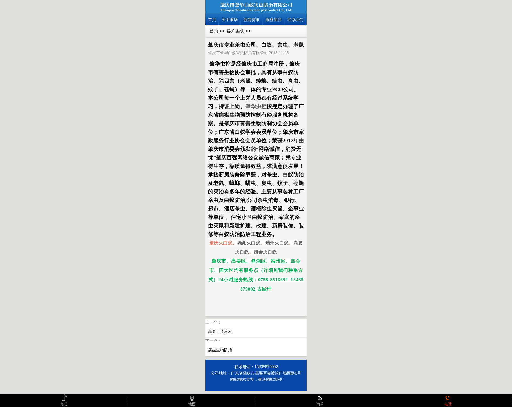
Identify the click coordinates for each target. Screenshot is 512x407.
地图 (192, 404)
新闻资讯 (251, 19)
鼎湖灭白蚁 (249, 242)
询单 (320, 404)
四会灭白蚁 (265, 251)
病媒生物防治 (220, 350)
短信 (64, 404)
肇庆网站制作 (270, 379)
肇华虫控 (256, 106)
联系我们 (295, 19)
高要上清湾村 (220, 331)
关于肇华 (230, 19)
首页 (212, 19)
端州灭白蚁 (277, 242)
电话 (448, 404)
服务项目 (274, 19)
